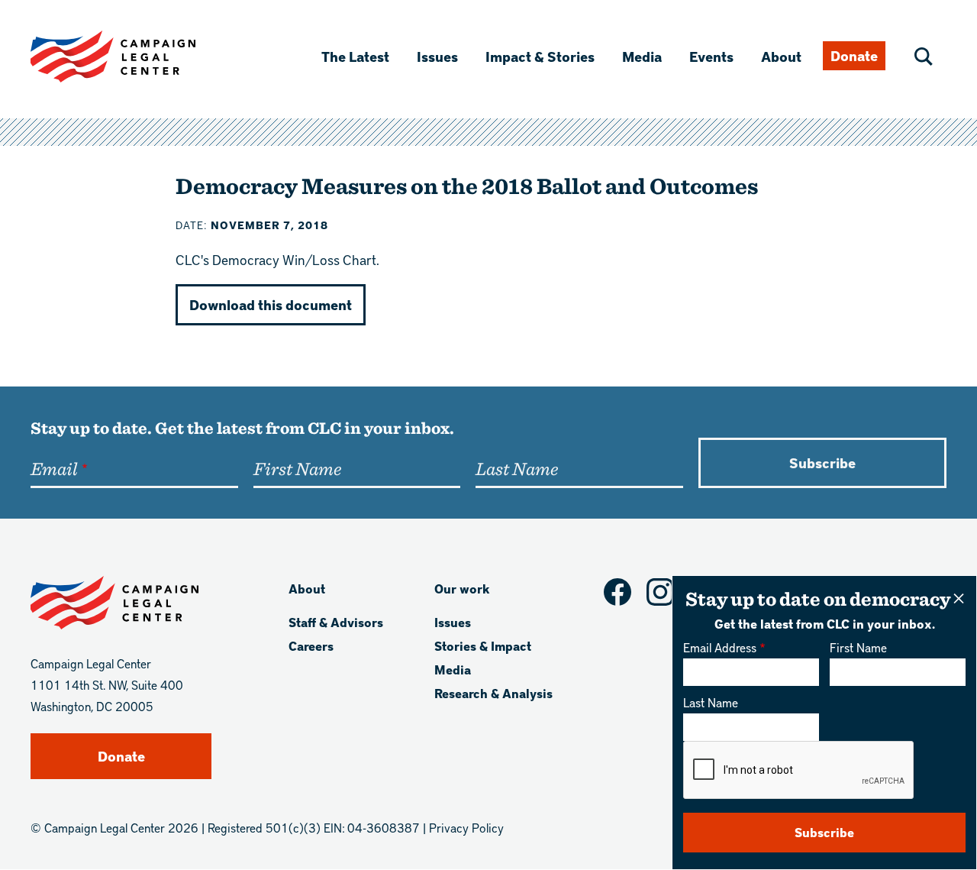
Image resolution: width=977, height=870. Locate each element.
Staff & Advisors (336, 622)
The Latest (355, 56)
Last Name (710, 702)
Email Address (719, 647)
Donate (854, 55)
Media (642, 56)
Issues (437, 56)
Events (711, 56)
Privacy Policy (466, 828)
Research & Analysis (493, 693)
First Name (858, 647)
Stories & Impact (482, 646)
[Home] (137, 56)
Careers (311, 646)
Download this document (270, 304)
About (781, 56)
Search (923, 56)
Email (54, 468)
